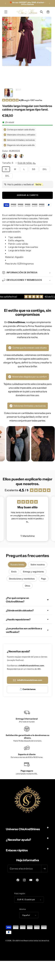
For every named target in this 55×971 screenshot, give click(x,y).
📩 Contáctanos (27, 689)
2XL (45, 169)
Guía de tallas (25, 163)
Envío (14, 571)
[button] (6, 12)
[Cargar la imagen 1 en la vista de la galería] (8, 93)
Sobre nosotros (38, 564)
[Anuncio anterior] (5, 3)
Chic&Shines (17, 941)
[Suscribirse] (44, 868)
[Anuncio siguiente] (49, 3)
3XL (7, 175)
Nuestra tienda (17, 564)
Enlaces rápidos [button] (17, 850)
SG (33, 169)
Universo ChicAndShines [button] (23, 829)
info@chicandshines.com (29, 680)
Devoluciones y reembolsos (22, 579)
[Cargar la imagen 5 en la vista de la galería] (18, 93)
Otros (27, 586)
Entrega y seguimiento (33, 571)
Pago (43, 579)
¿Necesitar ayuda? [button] (18, 840)
